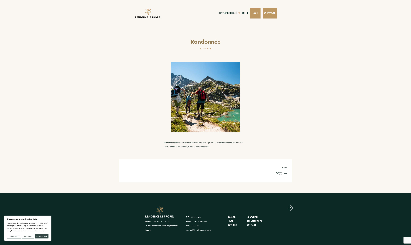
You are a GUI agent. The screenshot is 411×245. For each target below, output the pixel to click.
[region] (27, 228)
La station (252, 217)
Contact (251, 225)
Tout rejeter (27, 236)
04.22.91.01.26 (192, 225)
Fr (239, 13)
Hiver (230, 221)
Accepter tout (41, 236)
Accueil (232, 217)
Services (232, 225)
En (243, 13)
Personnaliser (14, 236)
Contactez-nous (226, 13)
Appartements (254, 221)
